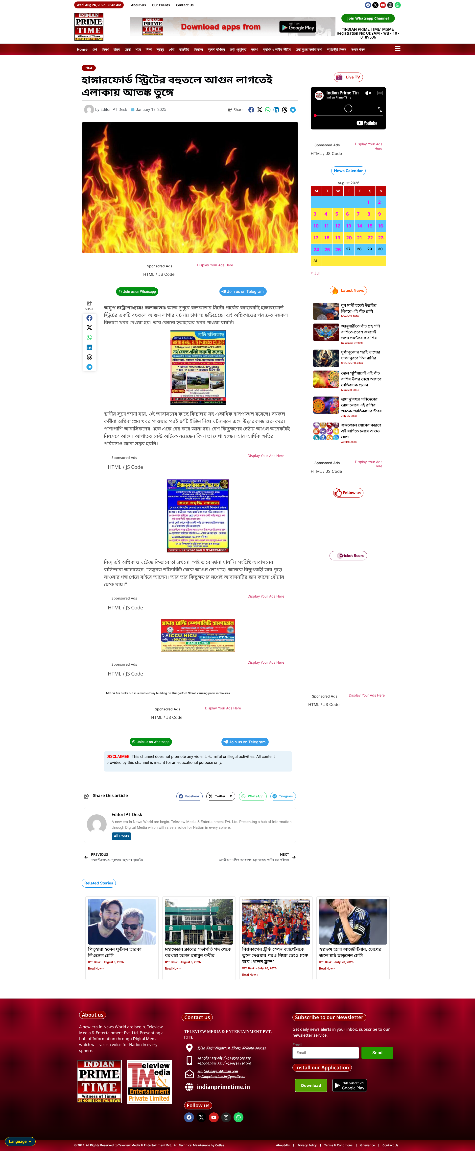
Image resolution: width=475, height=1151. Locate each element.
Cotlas (219, 1145)
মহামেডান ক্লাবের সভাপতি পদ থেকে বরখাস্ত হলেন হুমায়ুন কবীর (198, 953)
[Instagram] (390, 5)
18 (327, 237)
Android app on (352, 1082)
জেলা (128, 49)
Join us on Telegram (245, 291)
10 (316, 225)
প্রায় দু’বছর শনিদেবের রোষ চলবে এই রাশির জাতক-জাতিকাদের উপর (361, 405)
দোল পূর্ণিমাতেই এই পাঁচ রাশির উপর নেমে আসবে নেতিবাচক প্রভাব (361, 379)
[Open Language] (30, 1142)
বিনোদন (198, 49)
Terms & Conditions (338, 1145)
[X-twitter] (375, 5)
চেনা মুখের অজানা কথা (309, 49)
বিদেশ (105, 49)
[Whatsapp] (398, 5)
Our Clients (161, 5)
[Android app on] (337, 1085)
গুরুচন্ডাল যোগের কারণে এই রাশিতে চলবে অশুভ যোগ (361, 431)
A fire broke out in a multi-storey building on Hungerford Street (154, 693)
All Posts (121, 836)
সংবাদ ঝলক (358, 49)
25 (327, 249)
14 (359, 225)
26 (338, 249)
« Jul (315, 273)
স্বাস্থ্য (160, 49)
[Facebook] (368, 5)
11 (326, 225)
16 (380, 225)
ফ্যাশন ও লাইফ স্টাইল (277, 49)
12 (337, 225)
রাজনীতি (184, 49)
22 (370, 237)
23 (381, 237)
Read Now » (96, 968)
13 (348, 225)
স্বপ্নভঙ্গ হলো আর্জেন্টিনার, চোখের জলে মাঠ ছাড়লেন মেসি (350, 953)
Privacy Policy (307, 1145)
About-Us (138, 5)
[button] (251, 110)
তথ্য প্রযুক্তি (238, 49)
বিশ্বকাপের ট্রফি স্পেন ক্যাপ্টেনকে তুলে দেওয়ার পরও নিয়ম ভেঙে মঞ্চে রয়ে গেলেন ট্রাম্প (275, 956)
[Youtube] (383, 5)
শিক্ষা (149, 49)
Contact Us (185, 5)
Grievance (367, 1145)
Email (297, 1045)
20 (349, 237)
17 (315, 237)
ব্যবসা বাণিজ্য (216, 49)
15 (370, 225)
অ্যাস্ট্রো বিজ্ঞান (336, 49)
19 (337, 237)
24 (316, 249)
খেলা (171, 49)
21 (359, 237)
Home (82, 49)
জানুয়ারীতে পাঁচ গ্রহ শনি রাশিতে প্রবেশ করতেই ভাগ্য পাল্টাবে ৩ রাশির (360, 332)
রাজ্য (117, 49)
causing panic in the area (213, 693)
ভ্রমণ (254, 49)
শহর (138, 49)
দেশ (95, 49)
